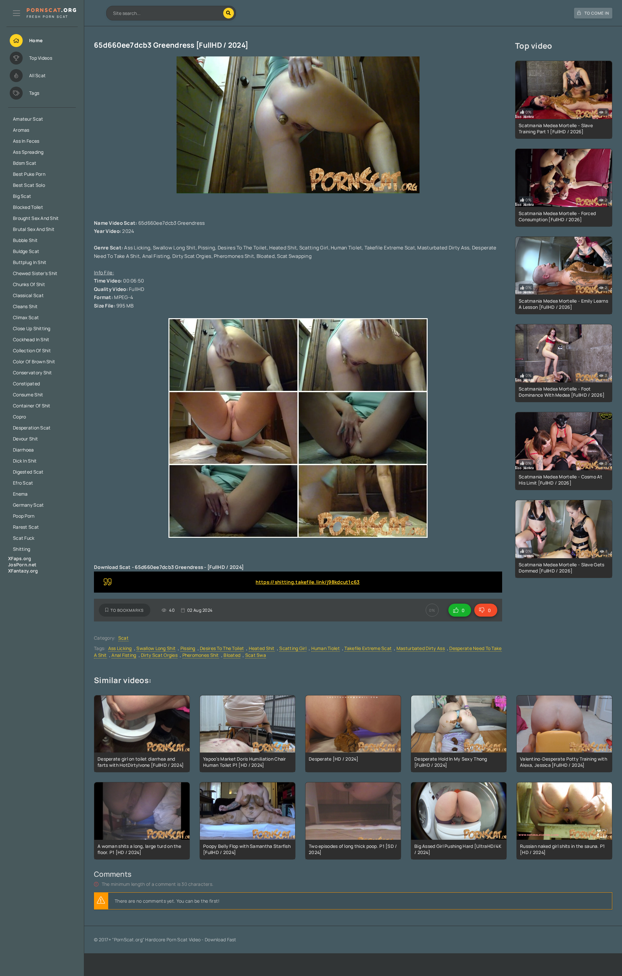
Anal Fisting (123, 655)
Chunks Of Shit (29, 284)
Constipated (26, 383)
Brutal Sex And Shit (33, 229)
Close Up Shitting (32, 328)
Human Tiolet (325, 648)
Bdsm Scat (25, 163)
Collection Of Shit (32, 350)
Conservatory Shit (32, 372)
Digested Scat (28, 472)
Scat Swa (255, 655)
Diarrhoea (23, 450)
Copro (19, 417)
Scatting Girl (292, 648)
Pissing (187, 648)
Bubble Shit (25, 240)
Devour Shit (25, 439)
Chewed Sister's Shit (35, 273)
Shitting (21, 549)
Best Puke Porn (29, 174)
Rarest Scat (26, 527)
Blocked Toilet (28, 207)
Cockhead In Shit (31, 339)
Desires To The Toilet (222, 648)
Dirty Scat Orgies (159, 655)
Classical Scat (28, 295)
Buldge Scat (26, 251)
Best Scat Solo (29, 185)
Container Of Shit (32, 406)
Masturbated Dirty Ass (421, 648)
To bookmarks (127, 610)
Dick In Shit (25, 461)
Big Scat (22, 196)
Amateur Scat (28, 119)
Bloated (232, 655)
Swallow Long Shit (156, 648)
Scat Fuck (24, 538)
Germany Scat (28, 505)
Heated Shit (262, 648)
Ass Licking (120, 648)
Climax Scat (26, 317)
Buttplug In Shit (29, 262)
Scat (123, 638)
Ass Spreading (28, 152)
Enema (20, 494)
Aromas (21, 130)
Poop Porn (24, 516)
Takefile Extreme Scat (368, 648)
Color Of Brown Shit (34, 361)
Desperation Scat (32, 428)
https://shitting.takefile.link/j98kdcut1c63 (308, 582)
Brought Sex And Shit (36, 218)
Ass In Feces (26, 141)
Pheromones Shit (200, 655)
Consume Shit (28, 395)
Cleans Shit (25, 306)
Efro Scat (23, 483)
